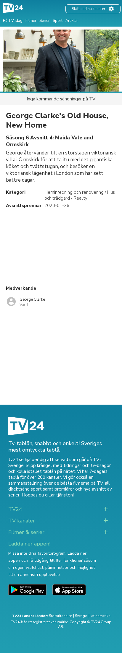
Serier (44, 20)
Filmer (30, 20)
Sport (57, 20)
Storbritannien (60, 615)
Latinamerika (99, 615)
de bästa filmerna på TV (78, 483)
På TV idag (13, 20)
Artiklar (71, 20)
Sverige (81, 615)
